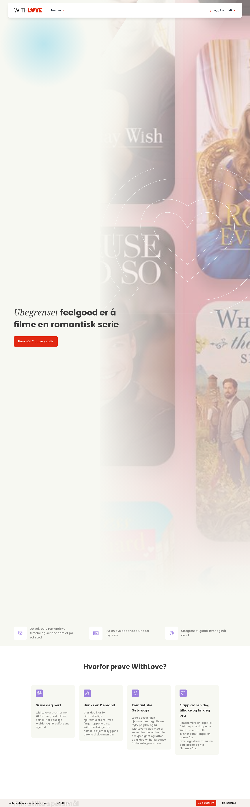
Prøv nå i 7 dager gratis (35, 341)
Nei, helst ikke (229, 802)
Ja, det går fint (206, 802)
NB (230, 10)
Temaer (56, 10)
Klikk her (65, 803)
